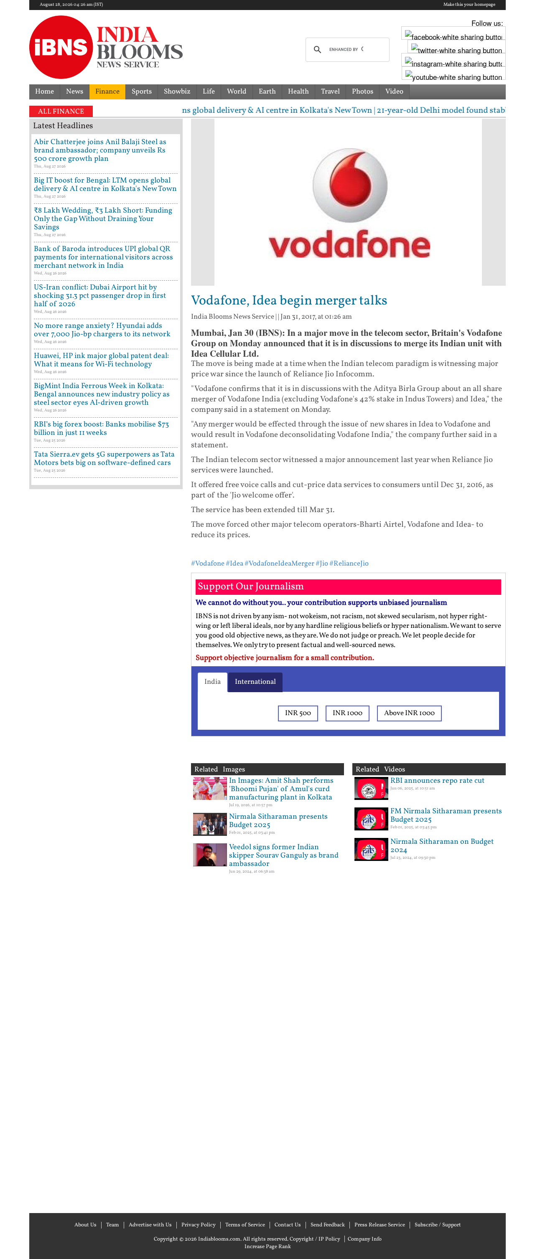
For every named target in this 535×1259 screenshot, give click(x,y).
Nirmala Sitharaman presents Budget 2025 (278, 821)
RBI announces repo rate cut (437, 781)
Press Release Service (379, 1225)
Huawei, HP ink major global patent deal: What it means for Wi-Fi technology (101, 360)
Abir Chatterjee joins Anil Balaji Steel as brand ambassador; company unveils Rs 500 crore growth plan (100, 150)
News (74, 91)
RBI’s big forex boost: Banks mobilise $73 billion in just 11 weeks (101, 428)
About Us (85, 1225)
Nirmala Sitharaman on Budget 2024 (442, 846)
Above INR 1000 (409, 713)
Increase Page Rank (268, 1247)
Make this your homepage (469, 5)
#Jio (322, 564)
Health (298, 91)
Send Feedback (328, 1225)
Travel (330, 91)
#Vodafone (207, 564)
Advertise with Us (150, 1225)
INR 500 (298, 713)
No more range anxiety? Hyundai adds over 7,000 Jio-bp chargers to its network (102, 330)
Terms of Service (245, 1225)
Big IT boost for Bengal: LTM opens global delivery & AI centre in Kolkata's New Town (105, 184)
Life (209, 91)
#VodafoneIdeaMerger (279, 564)
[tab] (212, 682)
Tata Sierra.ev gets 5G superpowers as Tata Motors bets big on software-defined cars (104, 458)
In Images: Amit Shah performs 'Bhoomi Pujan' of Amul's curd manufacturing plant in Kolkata (281, 789)
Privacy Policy (198, 1225)
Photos (362, 91)
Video (394, 91)
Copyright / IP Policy (315, 1239)
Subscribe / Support (438, 1225)
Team (112, 1225)
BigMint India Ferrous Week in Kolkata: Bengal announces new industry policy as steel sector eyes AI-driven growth (102, 394)
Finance (107, 91)
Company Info (365, 1239)
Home (44, 91)
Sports (142, 91)
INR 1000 (347, 713)
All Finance (61, 112)
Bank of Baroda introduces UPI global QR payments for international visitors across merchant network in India (103, 257)
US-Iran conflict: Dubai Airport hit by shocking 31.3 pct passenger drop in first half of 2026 (100, 296)
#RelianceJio (349, 564)
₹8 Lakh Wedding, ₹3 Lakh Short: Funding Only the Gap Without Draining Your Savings (103, 219)
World (237, 91)
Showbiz (177, 91)
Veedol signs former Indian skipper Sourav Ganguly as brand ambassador (284, 855)
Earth (267, 91)
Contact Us (288, 1225)
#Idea (234, 564)
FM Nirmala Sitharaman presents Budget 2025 (446, 815)
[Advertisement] (106, 850)
